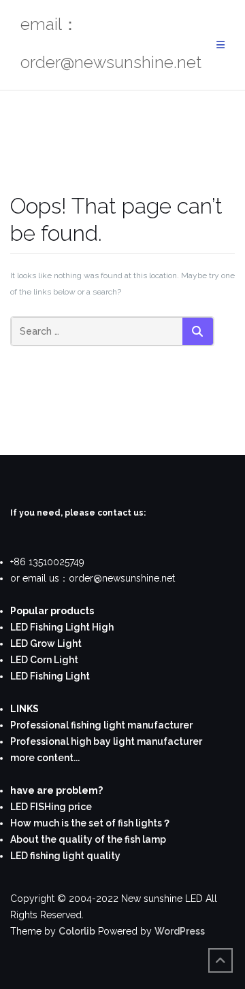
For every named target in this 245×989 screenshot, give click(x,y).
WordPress (179, 931)
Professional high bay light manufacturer (106, 741)
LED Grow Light (46, 643)
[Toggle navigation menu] (220, 45)
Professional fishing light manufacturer (101, 725)
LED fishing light (47, 855)
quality (102, 855)
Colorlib (77, 931)
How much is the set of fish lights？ (91, 823)
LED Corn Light (44, 659)
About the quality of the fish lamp (88, 839)
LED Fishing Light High (62, 627)
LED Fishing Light (50, 676)
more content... (45, 757)
